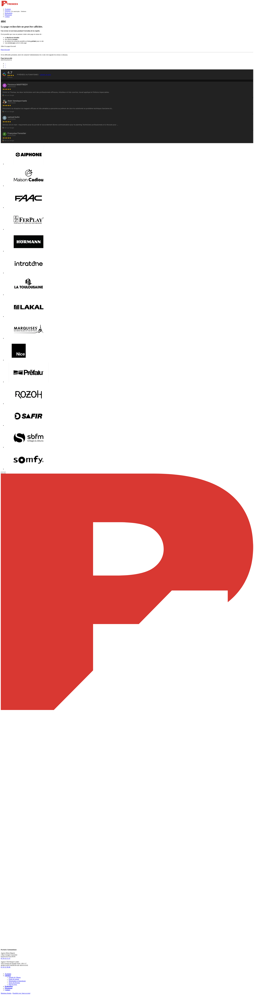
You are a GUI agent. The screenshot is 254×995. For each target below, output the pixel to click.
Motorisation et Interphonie (17, 981)
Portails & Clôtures (15, 977)
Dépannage (8, 988)
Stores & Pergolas (14, 983)
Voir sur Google (9, 95)
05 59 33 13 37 (5, 958)
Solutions (8, 975)
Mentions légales (6, 993)
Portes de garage (14, 979)
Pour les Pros (13, 984)
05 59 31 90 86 (5, 967)
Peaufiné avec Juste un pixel (21, 993)
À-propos (8, 974)
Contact (7, 990)
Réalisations (9, 986)
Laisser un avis (45, 75)
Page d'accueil (5, 50)
